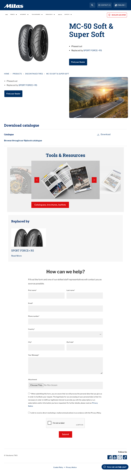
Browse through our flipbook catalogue (23, 140)
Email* (30, 303)
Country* (31, 329)
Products (17, 74)
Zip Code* (70, 342)
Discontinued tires (34, 74)
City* (30, 342)
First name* (32, 290)
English (121, 5)
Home (6, 74)
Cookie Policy (58, 467)
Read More (16, 256)
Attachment (32, 379)
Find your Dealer (78, 62)
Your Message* (33, 355)
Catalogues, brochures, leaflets (50, 205)
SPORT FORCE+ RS (92, 50)
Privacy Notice (71, 467)
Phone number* (33, 316)
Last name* (71, 290)
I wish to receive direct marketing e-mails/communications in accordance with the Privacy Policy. (65, 413)
